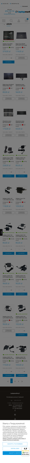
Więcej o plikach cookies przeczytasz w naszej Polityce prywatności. (14, 439)
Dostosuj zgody (15, 448)
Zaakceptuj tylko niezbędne (15, 444)
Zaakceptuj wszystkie (15, 453)
